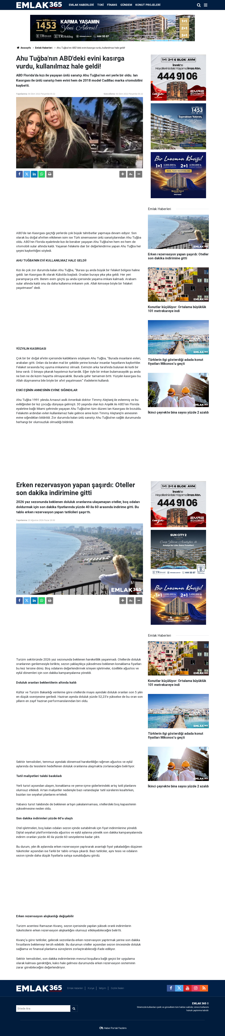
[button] (122, 174)
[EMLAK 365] (39, 4)
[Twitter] (27, 174)
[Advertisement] (79, 203)
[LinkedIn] (34, 174)
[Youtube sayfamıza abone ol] (187, 988)
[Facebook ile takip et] (171, 988)
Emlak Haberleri (81, 4)
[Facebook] (19, 174)
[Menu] (206, 5)
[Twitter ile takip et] (179, 988)
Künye (91, 988)
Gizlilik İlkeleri (117, 988)
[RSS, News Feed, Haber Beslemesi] (204, 988)
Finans (112, 4)
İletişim (102, 988)
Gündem (126, 4)
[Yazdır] (49, 174)
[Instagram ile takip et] (196, 988)
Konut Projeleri (147, 4)
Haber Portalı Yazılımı (115, 1028)
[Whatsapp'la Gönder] (41, 174)
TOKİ (100, 4)
